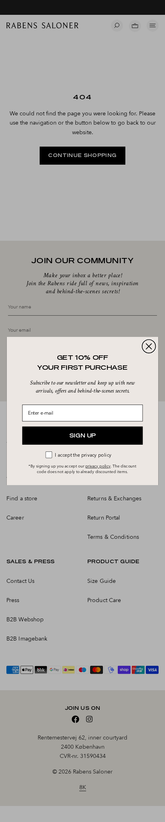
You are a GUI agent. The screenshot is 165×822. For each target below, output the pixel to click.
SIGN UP (82, 435)
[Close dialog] (149, 346)
